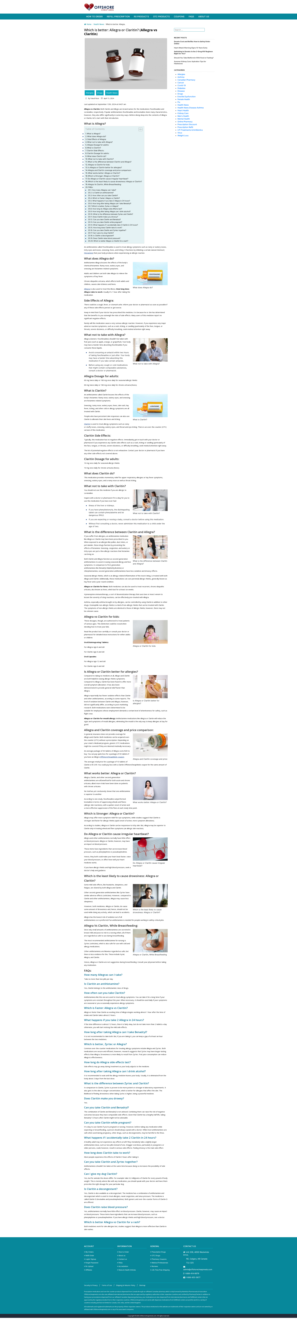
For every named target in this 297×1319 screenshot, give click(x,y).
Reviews (154, 1266)
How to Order (123, 1252)
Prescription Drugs (158, 1252)
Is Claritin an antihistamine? (103, 193)
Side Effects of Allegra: (96, 139)
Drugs (99, 93)
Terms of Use (107, 1285)
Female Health (184, 99)
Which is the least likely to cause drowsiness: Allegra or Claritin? (115, 181)
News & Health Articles (127, 1270)
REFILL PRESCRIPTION (118, 16)
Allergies (89, 93)
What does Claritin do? (96, 156)
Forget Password (91, 1263)
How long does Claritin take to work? (107, 228)
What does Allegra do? (96, 136)
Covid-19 (182, 85)
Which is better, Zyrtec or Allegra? (105, 206)
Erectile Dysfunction (187, 96)
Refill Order (89, 1255)
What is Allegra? (93, 133)
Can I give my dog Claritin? (103, 233)
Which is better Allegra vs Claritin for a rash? (111, 241)
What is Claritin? (94, 148)
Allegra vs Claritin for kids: (99, 165)
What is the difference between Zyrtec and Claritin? (113, 214)
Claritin (87, 424)
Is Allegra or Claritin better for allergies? (105, 167)
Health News (99, 24)
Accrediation (123, 1266)
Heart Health (183, 110)
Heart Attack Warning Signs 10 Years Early (190, 48)
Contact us (122, 1259)
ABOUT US (203, 16)
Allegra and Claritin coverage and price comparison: (109, 170)
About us (121, 1255)
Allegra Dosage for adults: (98, 145)
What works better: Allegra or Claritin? (104, 173)
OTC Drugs (155, 1255)
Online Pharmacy (185, 121)
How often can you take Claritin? (105, 195)
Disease (181, 91)
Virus (180, 133)
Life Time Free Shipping (160, 1270)
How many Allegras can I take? (104, 190)
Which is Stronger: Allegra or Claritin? (103, 176)
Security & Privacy (91, 1285)
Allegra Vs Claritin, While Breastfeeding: (104, 184)
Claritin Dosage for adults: (98, 153)
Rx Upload (89, 1266)
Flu (179, 102)
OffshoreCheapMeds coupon (112, 757)
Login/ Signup (90, 1259)
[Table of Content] (140, 129)
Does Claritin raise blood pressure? (106, 238)
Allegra (87, 289)
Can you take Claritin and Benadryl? (107, 219)
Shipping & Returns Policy (125, 1285)
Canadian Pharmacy (186, 80)
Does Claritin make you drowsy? (105, 217)
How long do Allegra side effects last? (107, 209)
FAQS (191, 16)
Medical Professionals (159, 1263)
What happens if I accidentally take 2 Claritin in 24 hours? (115, 225)
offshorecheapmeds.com (148, 1316)
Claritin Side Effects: (95, 150)
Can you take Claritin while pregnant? (107, 222)
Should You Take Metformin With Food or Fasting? (194, 58)
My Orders (89, 1252)
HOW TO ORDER (94, 16)
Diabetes (181, 88)
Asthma (181, 77)
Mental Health (184, 119)
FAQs (120, 1263)
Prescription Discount (187, 124)
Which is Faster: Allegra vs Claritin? (106, 198)
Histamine (88, 253)
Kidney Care (183, 113)
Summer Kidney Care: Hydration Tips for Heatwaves (190, 62)
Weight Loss (183, 135)
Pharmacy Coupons (158, 1259)
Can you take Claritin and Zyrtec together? (109, 230)
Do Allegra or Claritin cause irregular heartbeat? (108, 179)
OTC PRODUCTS (161, 16)
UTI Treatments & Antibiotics (190, 130)
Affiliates (88, 1270)
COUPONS (179, 16)
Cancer (181, 82)
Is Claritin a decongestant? (103, 236)
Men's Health (183, 116)
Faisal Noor (94, 98)
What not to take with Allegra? (100, 142)
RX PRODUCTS (141, 16)
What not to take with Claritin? (101, 159)
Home (89, 24)
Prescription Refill (185, 127)
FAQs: (90, 187)
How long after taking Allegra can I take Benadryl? (111, 203)
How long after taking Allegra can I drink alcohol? (111, 211)
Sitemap (142, 1285)
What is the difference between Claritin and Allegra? (109, 162)
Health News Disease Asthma (191, 108)
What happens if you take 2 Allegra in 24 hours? (111, 201)
